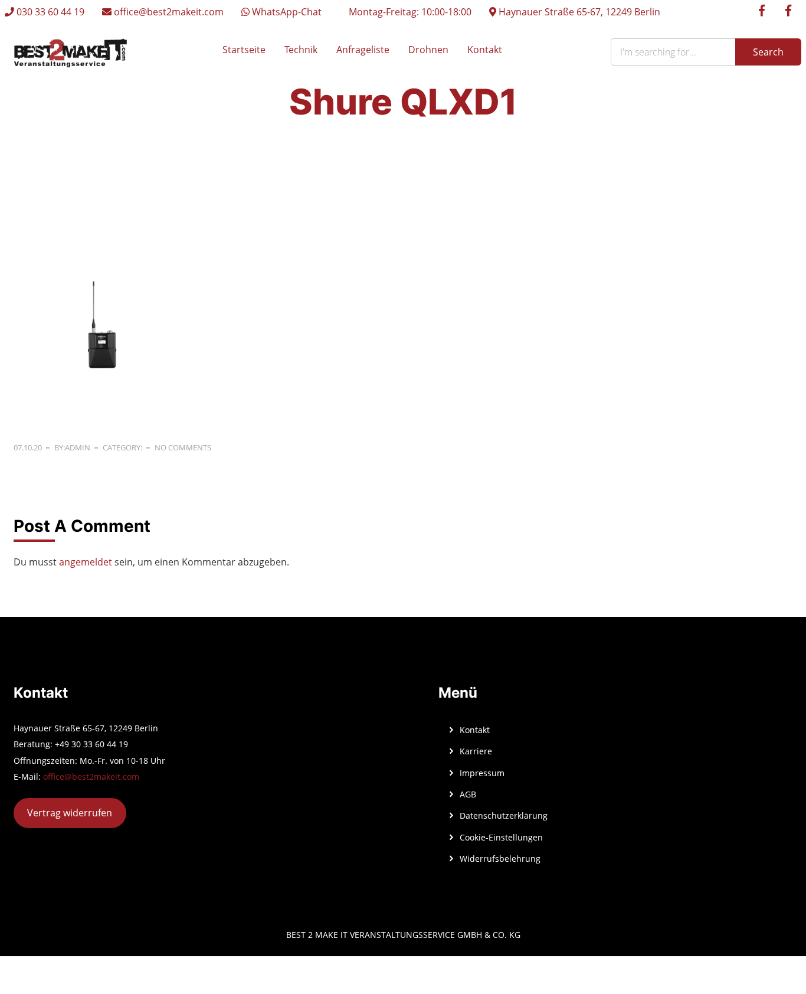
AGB (468, 794)
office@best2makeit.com (168, 11)
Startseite (244, 49)
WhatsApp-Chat (286, 11)
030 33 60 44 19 (49, 11)
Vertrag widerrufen (69, 812)
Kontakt (484, 49)
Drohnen (428, 49)
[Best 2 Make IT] (70, 51)
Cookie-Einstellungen (501, 837)
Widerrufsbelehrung (500, 858)
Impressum (482, 773)
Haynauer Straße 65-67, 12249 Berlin (578, 11)
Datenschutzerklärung (504, 815)
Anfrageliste (362, 49)
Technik (300, 49)
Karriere (476, 751)
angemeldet (85, 561)
